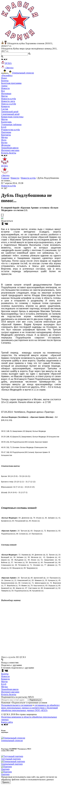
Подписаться (35, 700)
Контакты (6, 135)
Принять (6, 782)
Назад (4, 78)
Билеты (5, 674)
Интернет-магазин (10, 692)
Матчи (4, 96)
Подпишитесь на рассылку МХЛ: (17, 697)
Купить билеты (8, 694)
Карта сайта (7, 722)
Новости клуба (8, 98)
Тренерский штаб (9, 111)
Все (3, 91)
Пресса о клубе (8, 104)
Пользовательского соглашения (16, 705)
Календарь (6, 122)
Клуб (3, 684)
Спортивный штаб (10, 114)
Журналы (5, 145)
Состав (4, 109)
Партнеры (6, 132)
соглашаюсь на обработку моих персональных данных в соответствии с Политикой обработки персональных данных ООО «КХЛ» (30, 708)
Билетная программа (11, 83)
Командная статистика (12, 116)
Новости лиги (8, 101)
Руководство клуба (10, 129)
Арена (4, 85)
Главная (5, 178)
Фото (3, 140)
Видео (4, 142)
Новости (15, 178)
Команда (5, 679)
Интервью (6, 93)
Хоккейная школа (9, 689)
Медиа (4, 686)
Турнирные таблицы (11, 124)
